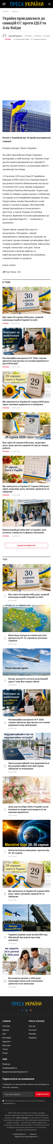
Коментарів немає (22, 39)
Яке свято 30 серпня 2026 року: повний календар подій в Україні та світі (22, 318)
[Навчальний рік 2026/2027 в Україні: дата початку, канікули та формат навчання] (26, 513)
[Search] (49, 4)
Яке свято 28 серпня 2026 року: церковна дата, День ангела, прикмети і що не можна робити (25, 445)
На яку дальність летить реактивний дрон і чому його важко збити (28, 680)
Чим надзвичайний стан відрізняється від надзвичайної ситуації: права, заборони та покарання (28, 766)
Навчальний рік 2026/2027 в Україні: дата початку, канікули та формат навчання (24, 531)
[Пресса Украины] (26, 4)
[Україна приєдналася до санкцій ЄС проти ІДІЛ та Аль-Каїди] (26, 116)
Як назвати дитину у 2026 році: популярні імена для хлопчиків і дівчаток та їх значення (25, 981)
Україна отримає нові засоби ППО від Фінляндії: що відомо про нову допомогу (27, 937)
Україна (8, 39)
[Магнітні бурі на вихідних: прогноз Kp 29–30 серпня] (27, 833)
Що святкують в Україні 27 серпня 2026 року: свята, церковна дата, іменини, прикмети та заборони (26, 489)
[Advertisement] (26, 68)
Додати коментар (26, 545)
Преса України (22, 1118)
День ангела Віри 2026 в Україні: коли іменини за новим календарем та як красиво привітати (28, 809)
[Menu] (4, 4)
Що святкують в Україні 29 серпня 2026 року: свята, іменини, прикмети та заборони (26, 403)
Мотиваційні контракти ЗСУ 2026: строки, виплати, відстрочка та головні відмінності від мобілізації (25, 361)
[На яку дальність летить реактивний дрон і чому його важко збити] (27, 662)
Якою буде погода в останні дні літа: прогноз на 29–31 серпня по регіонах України (27, 638)
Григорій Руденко (15, 36)
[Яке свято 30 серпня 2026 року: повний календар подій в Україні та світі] (26, 300)
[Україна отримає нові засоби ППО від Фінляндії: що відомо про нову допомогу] (27, 918)
